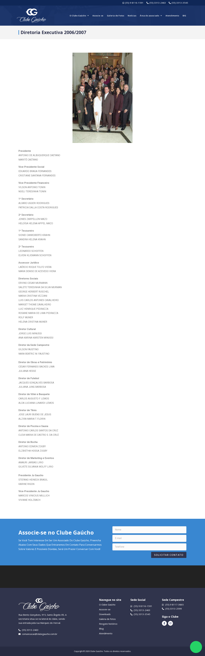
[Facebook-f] (164, 623)
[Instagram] (170, 623)
